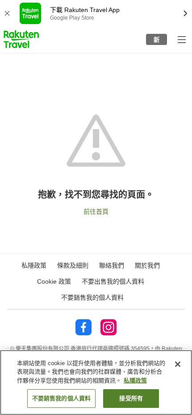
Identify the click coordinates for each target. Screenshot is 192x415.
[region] (96, 382)
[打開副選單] (181, 39)
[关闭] (178, 364)
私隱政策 (135, 380)
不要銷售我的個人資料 (92, 297)
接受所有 (131, 398)
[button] (21, 39)
